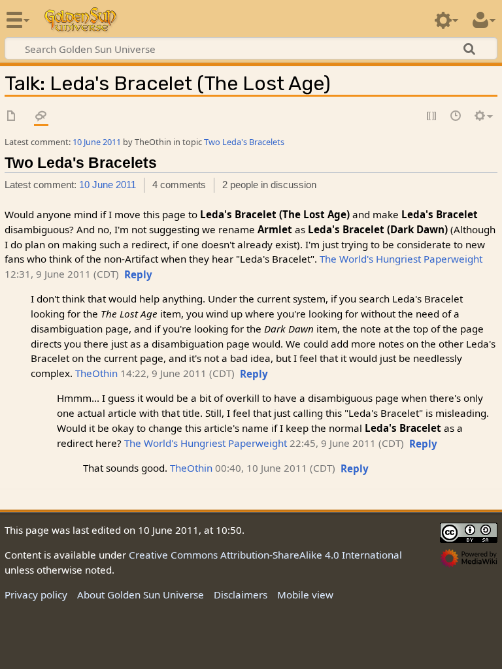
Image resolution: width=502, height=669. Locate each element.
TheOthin (96, 373)
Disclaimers (240, 594)
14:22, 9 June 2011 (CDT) (177, 373)
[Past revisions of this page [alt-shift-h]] (456, 116)
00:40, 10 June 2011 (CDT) (275, 467)
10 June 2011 (97, 142)
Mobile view (305, 594)
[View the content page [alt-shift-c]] (12, 116)
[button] (138, 275)
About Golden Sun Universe (140, 594)
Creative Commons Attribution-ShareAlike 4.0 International (265, 554)
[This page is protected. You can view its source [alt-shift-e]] (432, 116)
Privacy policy (36, 594)
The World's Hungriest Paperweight (401, 258)
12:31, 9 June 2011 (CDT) (62, 273)
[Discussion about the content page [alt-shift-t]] (41, 116)
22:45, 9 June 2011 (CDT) (347, 442)
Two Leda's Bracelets (244, 142)
